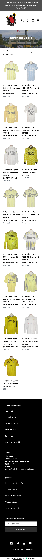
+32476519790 (11, 459)
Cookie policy (11, 489)
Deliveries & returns (14, 423)
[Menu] (37, 20)
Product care (11, 430)
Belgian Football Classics (24, 549)
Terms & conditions (13, 508)
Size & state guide (13, 442)
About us (9, 411)
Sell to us (9, 436)
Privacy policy (11, 502)
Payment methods (13, 496)
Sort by (6, 50)
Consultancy (10, 417)
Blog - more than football (16, 483)
